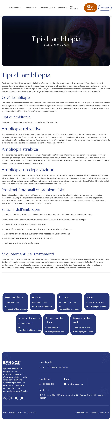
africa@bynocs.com (43, 307)
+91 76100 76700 (96, 303)
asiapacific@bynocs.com (17, 309)
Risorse (61, 8)
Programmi (14, 8)
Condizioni (29, 8)
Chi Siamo (52, 367)
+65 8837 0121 (13, 303)
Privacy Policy (81, 412)
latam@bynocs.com (84, 332)
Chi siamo (73, 8)
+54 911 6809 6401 (83, 327)
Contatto (63, 367)
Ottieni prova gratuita (91, 8)
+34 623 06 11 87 (68, 303)
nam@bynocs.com (56, 332)
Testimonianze (46, 8)
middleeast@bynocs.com (30, 330)
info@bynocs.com (75, 384)
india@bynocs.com (97, 307)
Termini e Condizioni (99, 412)
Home (42, 367)
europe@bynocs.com (69, 309)
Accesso (105, 8)
